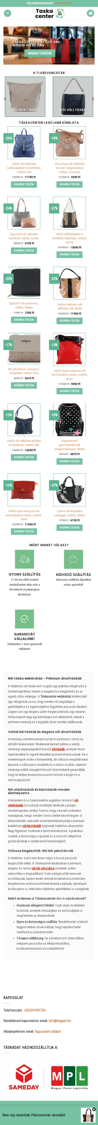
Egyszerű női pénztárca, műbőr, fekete (24, 305)
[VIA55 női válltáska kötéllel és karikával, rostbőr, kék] (24, 419)
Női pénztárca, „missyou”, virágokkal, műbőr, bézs (24, 371)
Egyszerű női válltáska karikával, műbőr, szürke (24, 236)
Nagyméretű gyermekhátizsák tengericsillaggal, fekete (69, 445)
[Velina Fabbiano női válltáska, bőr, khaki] (69, 283)
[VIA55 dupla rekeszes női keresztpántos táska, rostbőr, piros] (69, 349)
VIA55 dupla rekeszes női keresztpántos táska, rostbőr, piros (70, 374)
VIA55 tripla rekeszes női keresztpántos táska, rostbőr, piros (24, 515)
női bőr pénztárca (43, 868)
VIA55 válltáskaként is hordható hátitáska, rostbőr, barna (69, 238)
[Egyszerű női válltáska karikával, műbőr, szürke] (24, 213)
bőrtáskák (58, 749)
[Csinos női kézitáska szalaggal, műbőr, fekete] (69, 489)
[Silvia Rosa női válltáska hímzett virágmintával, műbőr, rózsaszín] (69, 142)
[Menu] (7, 13)
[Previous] (5, 98)
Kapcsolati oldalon (48, 1031)
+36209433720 (62, 3)
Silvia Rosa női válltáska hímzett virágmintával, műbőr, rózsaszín (70, 168)
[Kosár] (90, 13)
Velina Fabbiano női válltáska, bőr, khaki (69, 306)
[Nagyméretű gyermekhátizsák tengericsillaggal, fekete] (69, 419)
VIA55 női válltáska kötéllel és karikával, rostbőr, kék (24, 443)
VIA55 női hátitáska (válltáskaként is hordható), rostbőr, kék (24, 168)
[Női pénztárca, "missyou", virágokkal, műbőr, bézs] (24, 348)
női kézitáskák (32, 826)
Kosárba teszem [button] (24, 184)
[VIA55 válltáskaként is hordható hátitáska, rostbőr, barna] (69, 213)
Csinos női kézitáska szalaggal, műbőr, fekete (69, 513)
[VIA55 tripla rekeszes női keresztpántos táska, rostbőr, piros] (24, 489)
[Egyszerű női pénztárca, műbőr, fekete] (24, 283)
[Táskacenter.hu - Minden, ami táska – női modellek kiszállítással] (49, 13)
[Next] (92, 98)
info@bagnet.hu (60, 1021)
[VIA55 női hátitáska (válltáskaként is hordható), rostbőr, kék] (24, 142)
